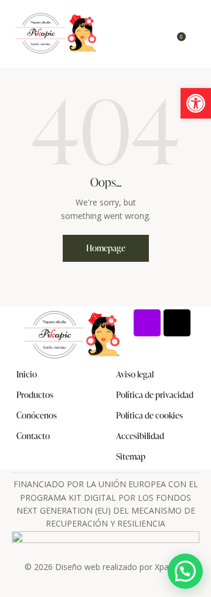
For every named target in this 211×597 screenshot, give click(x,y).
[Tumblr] (177, 322)
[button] (196, 103)
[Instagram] (147, 322)
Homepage (105, 248)
